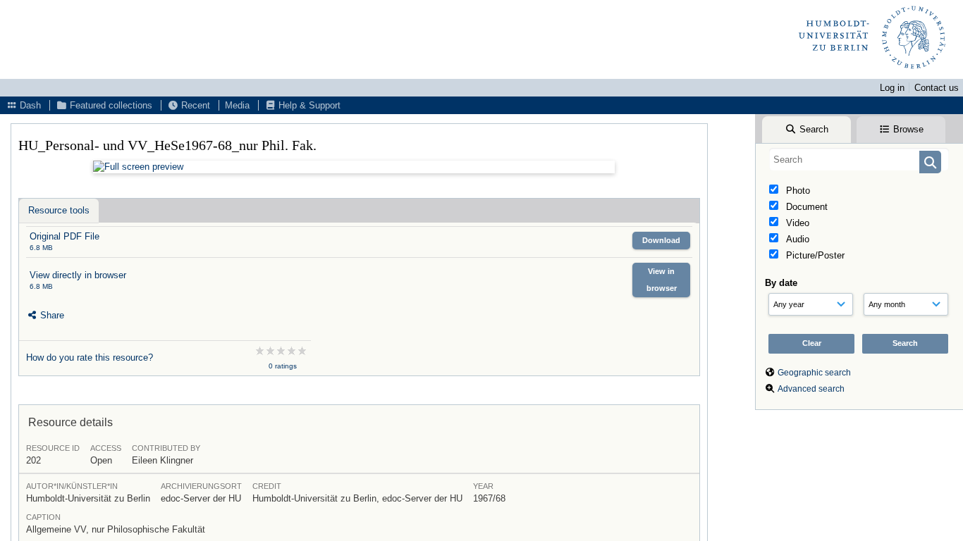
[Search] (930, 162)
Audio (796, 239)
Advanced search (811, 389)
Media (237, 105)
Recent (194, 105)
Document (805, 206)
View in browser (661, 279)
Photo (796, 190)
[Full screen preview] (353, 167)
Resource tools (59, 210)
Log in (892, 87)
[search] (859, 159)
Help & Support (308, 105)
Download (661, 240)
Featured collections (109, 105)
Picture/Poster (814, 255)
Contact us (936, 87)
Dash (29, 105)
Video (796, 223)
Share (50, 315)
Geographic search (814, 373)
